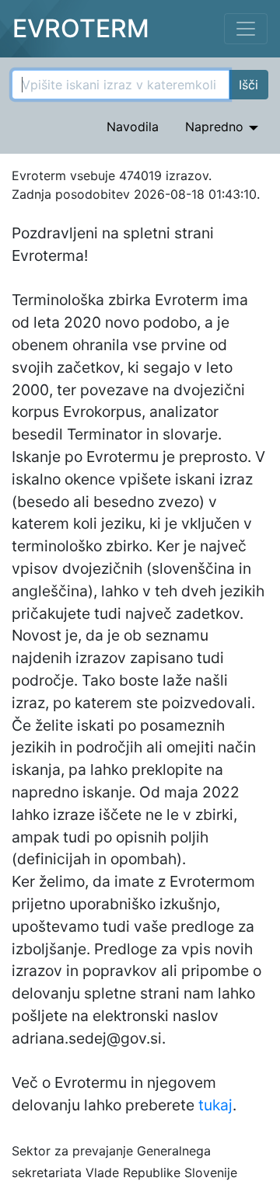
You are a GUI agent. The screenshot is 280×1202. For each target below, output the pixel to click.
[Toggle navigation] (246, 28)
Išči (248, 84)
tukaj (215, 1105)
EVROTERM (80, 28)
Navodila (133, 126)
